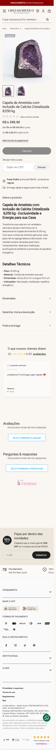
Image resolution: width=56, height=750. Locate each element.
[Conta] (43, 11)
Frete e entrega (11, 322)
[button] (37, 11)
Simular (42, 164)
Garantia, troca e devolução (18, 309)
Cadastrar (41, 554)
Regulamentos (8, 696)
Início (4, 28)
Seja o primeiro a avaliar (27, 434)
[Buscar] (47, 19)
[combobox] (26, 19)
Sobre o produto (12, 194)
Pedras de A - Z (15, 28)
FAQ (4, 700)
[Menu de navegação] (4, 11)
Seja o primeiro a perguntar (27, 465)
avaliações (39, 351)
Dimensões (8, 295)
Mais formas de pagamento (15, 137)
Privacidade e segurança (12, 688)
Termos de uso (8, 692)
